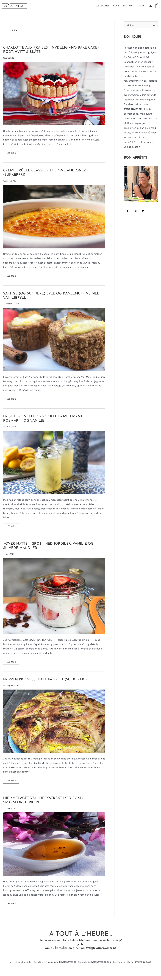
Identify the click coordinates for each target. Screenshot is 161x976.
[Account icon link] (150, 6)
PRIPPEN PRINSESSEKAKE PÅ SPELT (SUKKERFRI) (45, 679)
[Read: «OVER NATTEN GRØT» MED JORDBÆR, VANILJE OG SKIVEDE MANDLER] (54, 596)
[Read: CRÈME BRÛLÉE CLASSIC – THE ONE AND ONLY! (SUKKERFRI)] (54, 216)
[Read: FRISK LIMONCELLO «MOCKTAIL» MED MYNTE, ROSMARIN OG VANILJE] (54, 462)
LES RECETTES (102, 6)
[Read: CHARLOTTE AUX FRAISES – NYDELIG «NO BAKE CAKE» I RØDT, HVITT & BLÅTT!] (54, 93)
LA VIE (116, 6)
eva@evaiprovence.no (101, 948)
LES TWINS (128, 6)
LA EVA (140, 6)
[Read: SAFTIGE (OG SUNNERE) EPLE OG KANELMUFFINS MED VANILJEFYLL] (54, 339)
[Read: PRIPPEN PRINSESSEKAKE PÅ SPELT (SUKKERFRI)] (54, 721)
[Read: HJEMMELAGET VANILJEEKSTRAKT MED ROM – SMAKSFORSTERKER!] (54, 844)
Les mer (12, 154)
